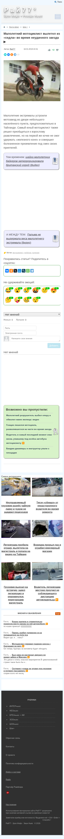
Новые (7, 319)
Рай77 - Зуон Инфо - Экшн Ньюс (19, 823)
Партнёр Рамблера (14, 787)
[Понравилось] (49, 50)
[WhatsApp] (28, 271)
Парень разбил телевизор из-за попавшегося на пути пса (23, 634)
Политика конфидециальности (19, 763)
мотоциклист (18, 253)
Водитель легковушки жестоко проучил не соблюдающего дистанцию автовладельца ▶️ (47, 593)
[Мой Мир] (19, 271)
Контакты (10, 746)
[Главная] (4, 27)
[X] (15, 271)
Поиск (59, 2)
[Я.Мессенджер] (5, 54)
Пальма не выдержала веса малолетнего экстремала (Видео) (25, 238)
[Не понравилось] (57, 50)
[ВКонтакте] (8, 54)
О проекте (10, 755)
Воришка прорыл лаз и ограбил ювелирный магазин (47, 547)
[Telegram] (15, 54)
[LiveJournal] (23, 271)
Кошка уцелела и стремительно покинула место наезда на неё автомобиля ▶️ (26, 622)
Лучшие (20, 319)
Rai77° (12, 49)
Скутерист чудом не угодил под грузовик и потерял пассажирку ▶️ (27, 669)
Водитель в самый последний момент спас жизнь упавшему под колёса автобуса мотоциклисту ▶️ (29, 438)
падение (35, 253)
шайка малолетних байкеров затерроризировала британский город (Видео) (28, 161)
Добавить (53, 345)
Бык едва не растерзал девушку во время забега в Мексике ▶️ (25, 656)
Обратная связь (13, 738)
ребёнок (27, 253)
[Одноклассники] (11, 54)
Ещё (58, 614)
